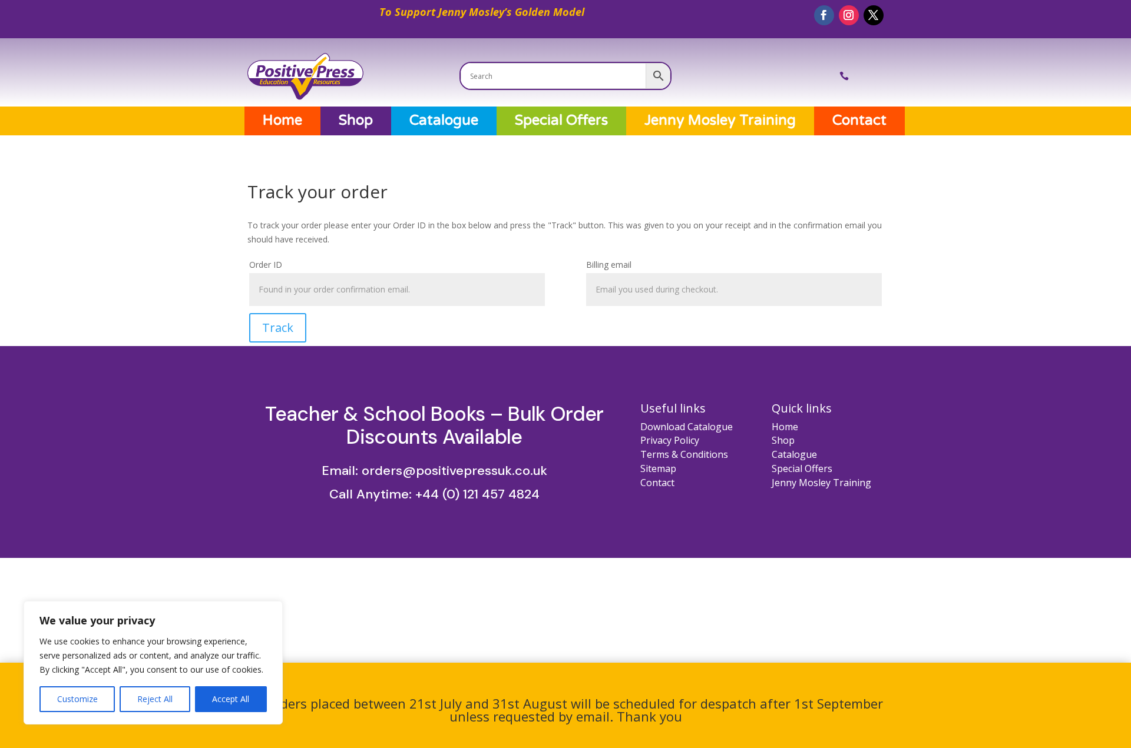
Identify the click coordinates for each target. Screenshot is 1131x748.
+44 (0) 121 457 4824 (477, 494)
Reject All (155, 698)
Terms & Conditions (684, 454)
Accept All (230, 698)
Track (277, 327)
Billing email (608, 264)
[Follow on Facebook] (824, 15)
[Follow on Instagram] (849, 15)
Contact (859, 120)
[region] (153, 662)
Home (282, 120)
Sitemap (658, 468)
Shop (356, 120)
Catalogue (443, 120)
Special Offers (561, 120)
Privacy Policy (669, 440)
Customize (77, 698)
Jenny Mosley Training (720, 120)
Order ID (265, 264)
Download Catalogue (686, 426)
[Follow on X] (874, 15)
